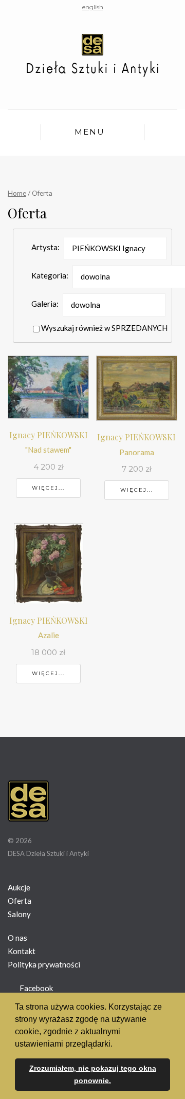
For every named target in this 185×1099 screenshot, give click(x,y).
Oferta (19, 900)
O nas (17, 937)
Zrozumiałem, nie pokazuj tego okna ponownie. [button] (92, 1074)
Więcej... (48, 488)
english (92, 7)
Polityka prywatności (44, 964)
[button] (116, 1044)
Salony (19, 914)
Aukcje (19, 887)
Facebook (35, 988)
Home (17, 193)
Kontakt (21, 951)
